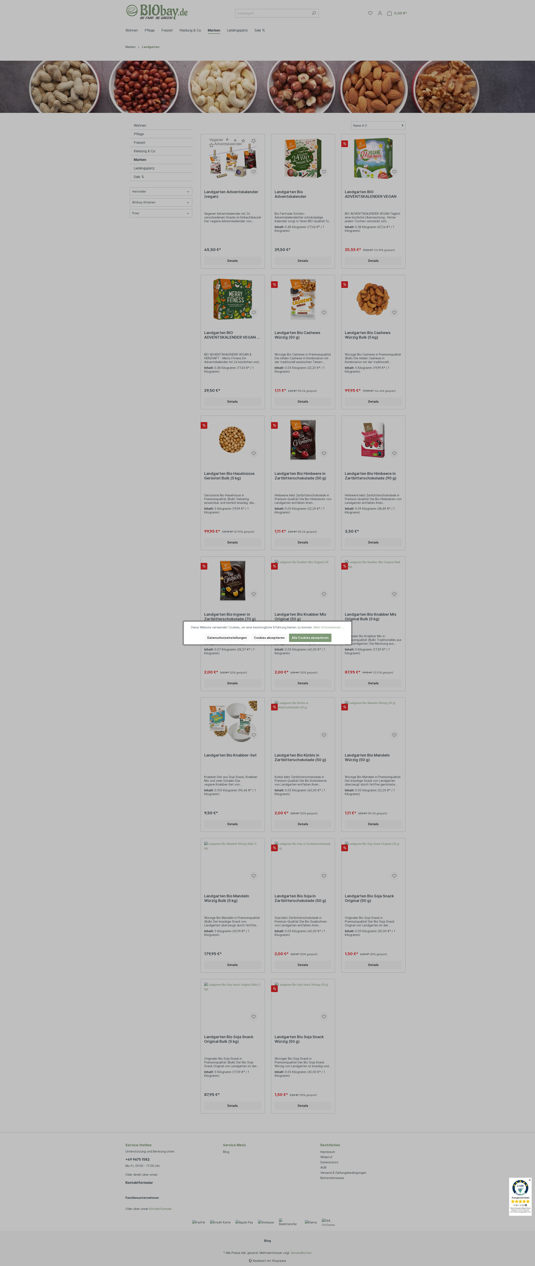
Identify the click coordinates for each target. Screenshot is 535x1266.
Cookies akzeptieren (269, 637)
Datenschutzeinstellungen (227, 637)
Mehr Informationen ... (328, 627)
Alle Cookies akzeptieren (310, 637)
